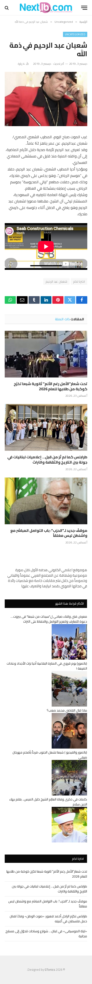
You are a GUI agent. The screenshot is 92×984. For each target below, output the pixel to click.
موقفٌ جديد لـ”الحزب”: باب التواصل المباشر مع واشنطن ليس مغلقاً (48, 533)
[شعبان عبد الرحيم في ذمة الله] (46, 99)
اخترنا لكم (79, 281)
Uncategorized (75, 34)
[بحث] (7, 7)
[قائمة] (84, 7)
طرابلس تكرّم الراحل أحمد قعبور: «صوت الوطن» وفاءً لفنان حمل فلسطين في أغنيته (48, 918)
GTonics (50, 969)
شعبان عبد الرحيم (56, 281)
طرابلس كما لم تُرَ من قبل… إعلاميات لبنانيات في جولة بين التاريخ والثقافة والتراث (47, 459)
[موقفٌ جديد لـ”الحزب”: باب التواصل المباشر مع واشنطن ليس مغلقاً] (46, 501)
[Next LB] (46, 7)
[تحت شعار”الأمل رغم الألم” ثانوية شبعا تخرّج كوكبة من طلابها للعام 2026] (46, 354)
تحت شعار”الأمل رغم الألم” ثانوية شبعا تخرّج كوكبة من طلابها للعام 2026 (50, 386)
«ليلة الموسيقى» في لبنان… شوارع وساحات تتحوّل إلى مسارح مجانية (46, 933)
